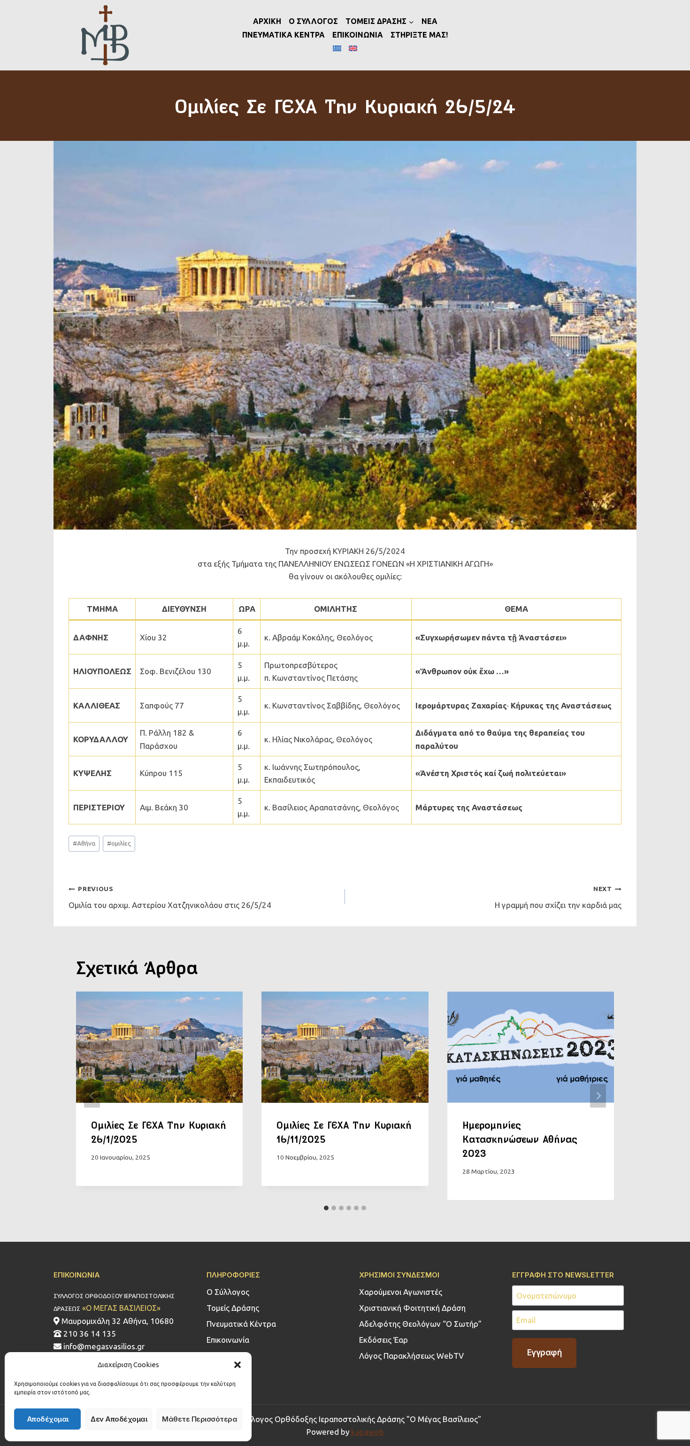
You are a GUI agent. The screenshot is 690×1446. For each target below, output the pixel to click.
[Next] (598, 1096)
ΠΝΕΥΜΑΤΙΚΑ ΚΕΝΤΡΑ (283, 35)
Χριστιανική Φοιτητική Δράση (412, 1307)
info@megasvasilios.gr (103, 1346)
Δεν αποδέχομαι (119, 1419)
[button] (237, 1364)
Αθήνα (84, 843)
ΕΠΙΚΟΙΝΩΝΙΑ (357, 35)
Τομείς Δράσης (233, 1307)
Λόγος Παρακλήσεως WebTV (411, 1355)
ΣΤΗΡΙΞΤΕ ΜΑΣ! (419, 35)
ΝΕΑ (429, 21)
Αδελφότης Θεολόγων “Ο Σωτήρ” (420, 1323)
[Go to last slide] (92, 1096)
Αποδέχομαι (48, 1419)
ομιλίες (119, 843)
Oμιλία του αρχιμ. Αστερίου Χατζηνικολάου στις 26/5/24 (170, 897)
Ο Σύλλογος (228, 1291)
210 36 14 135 (88, 1333)
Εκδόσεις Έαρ (383, 1339)
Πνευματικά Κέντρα (241, 1323)
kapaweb (367, 1431)
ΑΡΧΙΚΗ (267, 21)
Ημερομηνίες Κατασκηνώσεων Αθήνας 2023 (519, 1139)
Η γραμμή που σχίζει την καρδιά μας (558, 897)
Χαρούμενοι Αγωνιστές (400, 1291)
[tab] (326, 1208)
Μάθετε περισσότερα (199, 1419)
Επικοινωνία (228, 1339)
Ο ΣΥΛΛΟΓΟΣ (313, 21)
